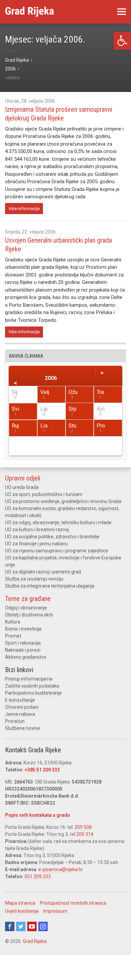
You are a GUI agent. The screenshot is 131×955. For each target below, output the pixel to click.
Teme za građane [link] (28, 599)
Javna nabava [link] (20, 714)
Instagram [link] (43, 926)
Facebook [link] (9, 926)
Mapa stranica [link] (20, 903)
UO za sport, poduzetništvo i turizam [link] (43, 494)
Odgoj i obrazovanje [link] (26, 607)
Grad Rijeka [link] (35, 941)
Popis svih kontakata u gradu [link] (37, 815)
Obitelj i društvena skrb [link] (29, 614)
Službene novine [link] (22, 728)
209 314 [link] (84, 834)
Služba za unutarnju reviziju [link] (34, 579)
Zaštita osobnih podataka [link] (32, 686)
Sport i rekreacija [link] (23, 643)
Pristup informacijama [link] (28, 679)
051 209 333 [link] (38, 876)
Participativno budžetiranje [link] (33, 693)
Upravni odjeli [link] (22, 478)
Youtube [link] (32, 926)
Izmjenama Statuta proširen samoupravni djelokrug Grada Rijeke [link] (58, 113)
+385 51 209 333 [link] (42, 769)
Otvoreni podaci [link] (21, 707)
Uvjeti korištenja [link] (22, 911)
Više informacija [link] (24, 208)
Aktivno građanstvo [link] (25, 657)
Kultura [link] (12, 621)
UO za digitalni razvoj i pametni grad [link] (43, 571)
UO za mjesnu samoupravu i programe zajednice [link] (56, 550)
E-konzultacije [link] (20, 700)
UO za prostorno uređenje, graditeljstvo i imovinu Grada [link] (63, 501)
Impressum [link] (55, 911)
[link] (122, 41)
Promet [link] (13, 636)
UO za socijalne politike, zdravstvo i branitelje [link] (52, 536)
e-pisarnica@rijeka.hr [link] (60, 869)
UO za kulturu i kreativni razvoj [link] (37, 529)
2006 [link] (51, 378)
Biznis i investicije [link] (23, 629)
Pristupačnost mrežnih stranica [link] (73, 903)
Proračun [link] (15, 721)
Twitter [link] (21, 926)
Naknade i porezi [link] (22, 650)
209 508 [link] (83, 827)
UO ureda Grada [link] (22, 487)
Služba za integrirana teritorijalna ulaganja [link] (49, 586)
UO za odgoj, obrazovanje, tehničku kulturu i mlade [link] (58, 522)
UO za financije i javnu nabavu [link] (36, 543)
